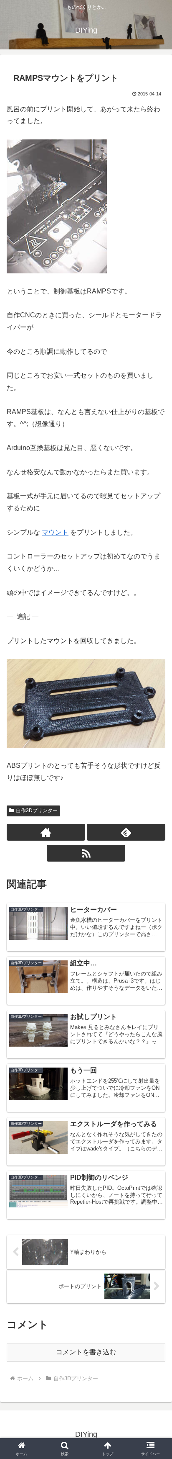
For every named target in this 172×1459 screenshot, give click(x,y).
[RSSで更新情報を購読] (86, 853)
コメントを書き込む (86, 1352)
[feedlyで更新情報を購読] (126, 832)
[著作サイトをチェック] (46, 832)
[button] (154, 1164)
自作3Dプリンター (37, 810)
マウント (55, 532)
